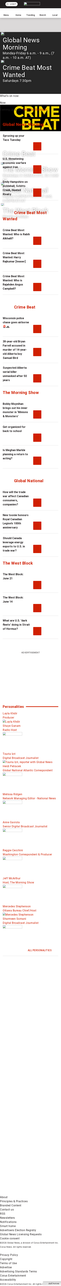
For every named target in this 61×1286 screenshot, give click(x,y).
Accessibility (8, 1279)
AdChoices (54, 1283)
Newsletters (7, 1217)
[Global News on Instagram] (25, 1085)
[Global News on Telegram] (25, 1166)
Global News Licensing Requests (21, 1234)
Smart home (8, 1226)
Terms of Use (8, 1263)
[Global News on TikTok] (25, 1139)
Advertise (6, 1267)
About (4, 1197)
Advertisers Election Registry (18, 1230)
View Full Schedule (35, 109)
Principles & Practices (14, 1201)
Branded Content (10, 1205)
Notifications (8, 1222)
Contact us (7, 1209)
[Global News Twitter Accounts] (25, 1031)
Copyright (6, 1259)
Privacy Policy (9, 1255)
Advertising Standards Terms (18, 1271)
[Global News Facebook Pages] (25, 1004)
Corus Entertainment (13, 1275)
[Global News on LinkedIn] (25, 1112)
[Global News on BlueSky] (25, 1193)
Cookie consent (9, 1238)
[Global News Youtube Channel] (25, 1058)
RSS (2, 1213)
